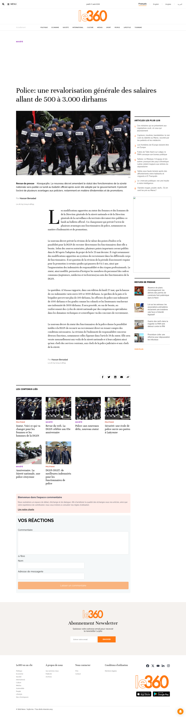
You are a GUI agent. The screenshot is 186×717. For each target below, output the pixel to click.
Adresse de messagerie (30, 571)
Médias (99, 27)
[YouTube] (158, 665)
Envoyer (107, 639)
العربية (180, 4)
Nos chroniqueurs (22, 697)
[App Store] (143, 694)
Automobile (20, 688)
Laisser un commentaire (73, 585)
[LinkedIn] (163, 665)
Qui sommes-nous (52, 671)
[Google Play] (161, 694)
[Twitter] (152, 665)
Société (66, 27)
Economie (55, 27)
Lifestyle (127, 27)
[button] (180, 711)
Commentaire (25, 530)
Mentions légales (111, 671)
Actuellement (21, 27)
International (78, 27)
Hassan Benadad (28, 198)
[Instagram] (168, 665)
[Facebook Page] (147, 665)
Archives (49, 677)
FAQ (76, 671)
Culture (90, 27)
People (117, 27)
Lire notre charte (26, 509)
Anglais (168, 4)
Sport (108, 27)
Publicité (49, 674)
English (156, 4)
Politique (44, 27)
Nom (20, 560)
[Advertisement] (93, 64)
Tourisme (138, 27)
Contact (78, 674)
